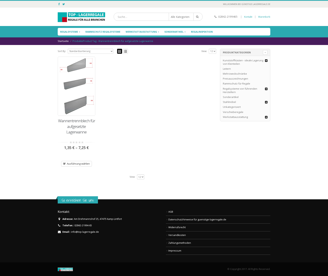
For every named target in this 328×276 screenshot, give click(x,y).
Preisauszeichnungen (235, 78)
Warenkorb (264, 16)
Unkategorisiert (232, 107)
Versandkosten (177, 235)
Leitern (227, 68)
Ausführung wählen (78, 163)
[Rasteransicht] (119, 51)
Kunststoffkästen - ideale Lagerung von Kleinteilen (243, 62)
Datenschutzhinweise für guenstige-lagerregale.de (197, 219)
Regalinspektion (202, 31)
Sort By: (62, 51)
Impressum (174, 250)
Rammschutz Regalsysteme (102, 31)
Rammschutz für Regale (236, 83)
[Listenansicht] (125, 51)
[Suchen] (198, 17)
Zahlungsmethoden (179, 242)
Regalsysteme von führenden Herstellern (240, 90)
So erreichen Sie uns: (78, 200)
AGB (170, 211)
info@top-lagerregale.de (85, 231)
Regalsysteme (69, 31)
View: (204, 51)
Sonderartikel (174, 31)
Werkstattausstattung (141, 31)
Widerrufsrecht (177, 227)
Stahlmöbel (229, 102)
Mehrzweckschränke (235, 73)
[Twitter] (64, 4)
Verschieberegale (233, 112)
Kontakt (248, 16)
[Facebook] (59, 4)
